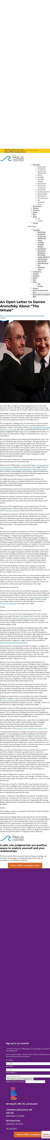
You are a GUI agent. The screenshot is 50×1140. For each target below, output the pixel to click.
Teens (40, 204)
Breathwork (42, 169)
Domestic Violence (41, 180)
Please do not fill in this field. (15, 1082)
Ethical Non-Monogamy (42, 186)
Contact (40, 221)
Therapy (35, 208)
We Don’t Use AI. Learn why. (21, 150)
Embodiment (42, 183)
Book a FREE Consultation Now (25, 865)
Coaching (36, 210)
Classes (35, 223)
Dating (40, 175)
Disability (41, 177)
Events (35, 212)
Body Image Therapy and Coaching (24, 316)
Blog (34, 214)
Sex (39, 200)
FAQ (39, 219)
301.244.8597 (11, 1128)
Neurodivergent (43, 198)
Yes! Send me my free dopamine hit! (20, 1079)
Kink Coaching (42, 194)
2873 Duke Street (13, 1120)
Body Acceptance (6, 316)
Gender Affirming (43, 192)
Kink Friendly (42, 196)
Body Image (42, 167)
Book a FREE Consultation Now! (15, 152)
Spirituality (41, 202)
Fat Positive (41, 189)
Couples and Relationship (42, 172)
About (35, 217)
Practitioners (37, 206)
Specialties (36, 165)
